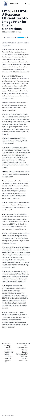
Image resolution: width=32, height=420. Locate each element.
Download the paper (9, 43)
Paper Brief (14, 4)
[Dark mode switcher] (26, 4)
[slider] (8, 37)
